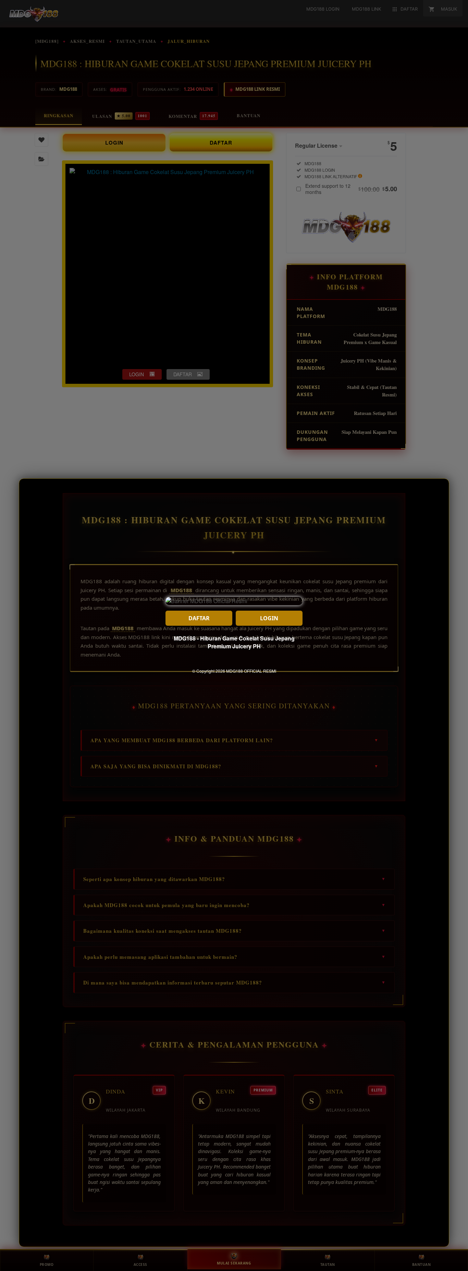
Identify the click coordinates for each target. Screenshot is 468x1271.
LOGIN (269, 618)
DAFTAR (199, 618)
